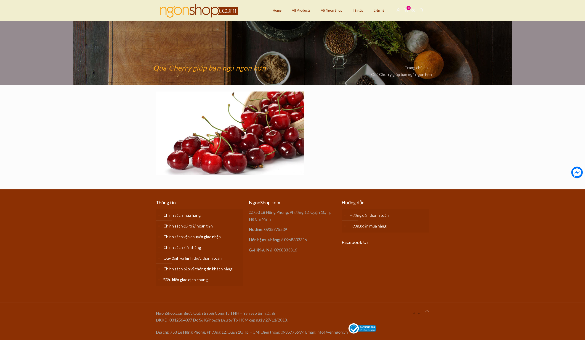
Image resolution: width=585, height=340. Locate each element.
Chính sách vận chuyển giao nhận (192, 236)
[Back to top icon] (427, 311)
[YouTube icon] (418, 313)
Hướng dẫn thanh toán (369, 215)
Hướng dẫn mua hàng (367, 225)
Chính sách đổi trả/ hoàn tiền (188, 225)
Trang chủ (414, 67)
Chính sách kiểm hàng (182, 247)
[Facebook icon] (414, 313)
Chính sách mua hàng (182, 215)
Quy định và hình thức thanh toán (192, 258)
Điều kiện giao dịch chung (185, 279)
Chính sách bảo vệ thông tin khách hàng (197, 268)
